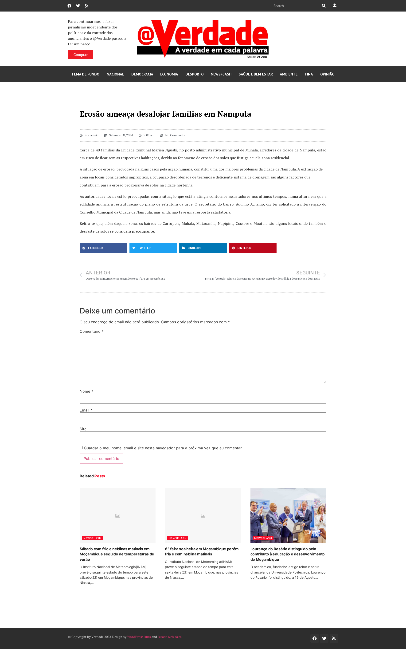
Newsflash (221, 74)
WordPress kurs (139, 636)
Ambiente (288, 74)
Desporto (194, 74)
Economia (169, 74)
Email (86, 410)
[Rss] (86, 6)
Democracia (142, 74)
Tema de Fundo (85, 74)
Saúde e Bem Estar (256, 74)
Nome (86, 391)
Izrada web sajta (170, 636)
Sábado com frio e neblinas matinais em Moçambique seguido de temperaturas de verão (117, 554)
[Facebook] (69, 6)
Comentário (92, 331)
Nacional (115, 74)
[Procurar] (323, 5)
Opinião (327, 74)
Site (83, 429)
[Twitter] (78, 6)
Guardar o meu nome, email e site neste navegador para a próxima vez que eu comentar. (163, 448)
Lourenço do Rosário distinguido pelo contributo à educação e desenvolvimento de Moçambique (287, 554)
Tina (308, 74)
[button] (103, 248)
